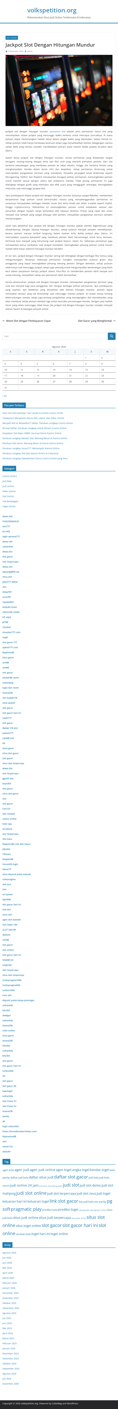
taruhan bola (23, 1234)
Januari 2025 (8, 1348)
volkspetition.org (52, 10)
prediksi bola (49, 1209)
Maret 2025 (8, 1338)
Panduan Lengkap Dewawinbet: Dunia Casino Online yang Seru (35, 458)
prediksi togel (68, 1209)
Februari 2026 (9, 1282)
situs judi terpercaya (55, 1217)
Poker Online (9, 491)
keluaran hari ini (14, 1201)
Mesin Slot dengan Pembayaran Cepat (28, 320)
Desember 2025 (10, 1293)
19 (38, 375)
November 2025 (10, 1298)
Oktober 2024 (9, 1363)
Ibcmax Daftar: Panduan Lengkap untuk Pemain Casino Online (34, 428)
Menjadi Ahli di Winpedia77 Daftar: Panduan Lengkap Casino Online (37, 423)
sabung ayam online (98, 1210)
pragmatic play (26, 1209)
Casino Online (9, 476)
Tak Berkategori (10, 501)
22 (86, 375)
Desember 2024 (10, 1353)
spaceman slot (57, 131)
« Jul (4, 395)
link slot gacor (64, 1201)
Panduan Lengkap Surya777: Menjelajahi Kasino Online (30, 448)
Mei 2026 (7, 1267)
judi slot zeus (86, 1193)
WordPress (72, 1403)
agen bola (8, 1170)
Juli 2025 (6, 1318)
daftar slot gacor (71, 1177)
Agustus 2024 (9, 1373)
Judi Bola (7, 481)
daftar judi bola (19, 1177)
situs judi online (25, 1217)
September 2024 (10, 1368)
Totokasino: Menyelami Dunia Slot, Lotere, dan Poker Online (33, 418)
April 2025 (7, 1333)
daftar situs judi (41, 1177)
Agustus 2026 (9, 1252)
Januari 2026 (8, 1287)
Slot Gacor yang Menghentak (95, 320)
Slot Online (12, 38)
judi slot (71, 1185)
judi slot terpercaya (61, 1193)
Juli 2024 (6, 1378)
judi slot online (31, 1193)
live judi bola (86, 1201)
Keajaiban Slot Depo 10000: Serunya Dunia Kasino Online (31, 433)
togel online (59, 1234)
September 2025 (10, 1308)
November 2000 (10, 1383)
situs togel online (28, 1226)
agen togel (63, 1170)
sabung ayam (84, 1210)
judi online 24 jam (24, 1185)
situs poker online (78, 1218)
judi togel (103, 1193)
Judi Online (8, 486)
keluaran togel (38, 1201)
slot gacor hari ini (80, 1225)
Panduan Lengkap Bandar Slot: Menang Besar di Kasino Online (34, 438)
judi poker (43, 1186)
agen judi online (42, 1169)
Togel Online (9, 506)
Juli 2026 (6, 1257)
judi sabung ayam (55, 1186)
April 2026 (7, 1272)
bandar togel (99, 1170)
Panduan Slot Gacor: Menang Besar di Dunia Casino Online (32, 443)
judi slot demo (90, 1185)
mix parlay (100, 1201)
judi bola (94, 1177)
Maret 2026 (8, 1277)
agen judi (22, 1169)
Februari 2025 (9, 1343)
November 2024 (10, 1358)
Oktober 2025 (9, 1303)
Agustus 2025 (9, 1313)
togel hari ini (40, 1234)
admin (29, 51)
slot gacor (52, 1225)
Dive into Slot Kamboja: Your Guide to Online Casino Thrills (32, 413)
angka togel (80, 1170)
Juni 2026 (7, 1262)
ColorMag (57, 1403)
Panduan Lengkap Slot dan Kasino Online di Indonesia (30, 453)
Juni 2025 (7, 1323)
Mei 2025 (7, 1328)
